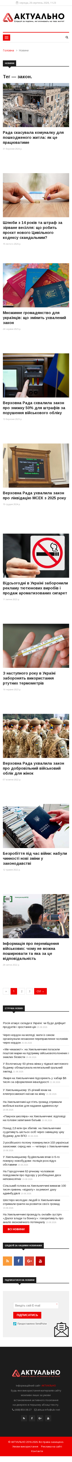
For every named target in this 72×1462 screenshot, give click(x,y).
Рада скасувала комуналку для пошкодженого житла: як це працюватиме (33, 137)
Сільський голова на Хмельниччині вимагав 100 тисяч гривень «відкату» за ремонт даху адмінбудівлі (34, 1189)
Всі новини (16, 1229)
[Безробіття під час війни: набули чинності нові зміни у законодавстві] (36, 826)
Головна (8, 50)
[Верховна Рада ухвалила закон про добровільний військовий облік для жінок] (36, 736)
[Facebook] (32, 1419)
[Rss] (24, 1419)
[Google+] (40, 1419)
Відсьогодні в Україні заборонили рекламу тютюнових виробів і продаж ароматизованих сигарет (35, 588)
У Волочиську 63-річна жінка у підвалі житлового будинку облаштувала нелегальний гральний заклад (35, 1067)
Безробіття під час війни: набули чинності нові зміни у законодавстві (35, 858)
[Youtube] (48, 1419)
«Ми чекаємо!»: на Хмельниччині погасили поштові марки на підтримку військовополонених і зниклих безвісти (36, 1053)
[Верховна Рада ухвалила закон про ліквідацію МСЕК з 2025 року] (36, 465)
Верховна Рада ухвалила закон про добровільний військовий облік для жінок (33, 768)
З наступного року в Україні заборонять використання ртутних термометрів (29, 678)
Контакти (37, 1451)
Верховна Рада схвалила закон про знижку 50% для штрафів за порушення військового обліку (34, 408)
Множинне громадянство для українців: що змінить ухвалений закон (34, 318)
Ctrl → (40, 991)
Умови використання (25, 1446)
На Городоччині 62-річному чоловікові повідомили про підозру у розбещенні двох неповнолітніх (32, 1175)
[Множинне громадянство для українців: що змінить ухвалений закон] (36, 285)
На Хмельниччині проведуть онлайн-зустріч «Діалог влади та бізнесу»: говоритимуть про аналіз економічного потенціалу (33, 1218)
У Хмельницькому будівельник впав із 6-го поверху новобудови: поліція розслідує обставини (31, 1160)
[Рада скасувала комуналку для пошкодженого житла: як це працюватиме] (36, 105)
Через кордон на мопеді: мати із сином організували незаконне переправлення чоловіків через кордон (35, 1038)
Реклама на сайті (51, 1446)
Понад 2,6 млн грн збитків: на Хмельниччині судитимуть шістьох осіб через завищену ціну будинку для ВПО (33, 1131)
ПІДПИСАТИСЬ (27, 1315)
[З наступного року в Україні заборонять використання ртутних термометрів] (36, 646)
